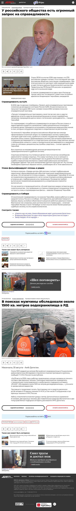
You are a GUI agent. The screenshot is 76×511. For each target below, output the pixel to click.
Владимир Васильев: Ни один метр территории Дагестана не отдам (41, 215)
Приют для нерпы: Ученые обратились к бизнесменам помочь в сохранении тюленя (58, 258)
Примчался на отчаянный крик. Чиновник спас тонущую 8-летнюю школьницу (22, 442)
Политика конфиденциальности (38, 476)
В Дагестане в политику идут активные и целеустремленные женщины (21, 258)
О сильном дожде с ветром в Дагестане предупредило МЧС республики (57, 442)
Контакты (16, 476)
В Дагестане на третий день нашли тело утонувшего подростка (57, 436)
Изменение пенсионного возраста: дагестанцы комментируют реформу (20, 264)
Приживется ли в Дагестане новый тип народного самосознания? (21, 252)
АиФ (31, 67)
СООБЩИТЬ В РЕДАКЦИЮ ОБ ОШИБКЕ (60, 476)
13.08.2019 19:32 (6, 7)
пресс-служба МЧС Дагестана (10, 358)
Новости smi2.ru (8, 291)
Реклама (24, 476)
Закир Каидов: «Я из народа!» (26, 217)
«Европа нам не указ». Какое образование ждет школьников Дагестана (42, 213)
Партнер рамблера (29, 504)
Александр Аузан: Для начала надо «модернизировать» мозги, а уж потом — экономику (58, 253)
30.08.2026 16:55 (6, 298)
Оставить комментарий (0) (60, 224)
